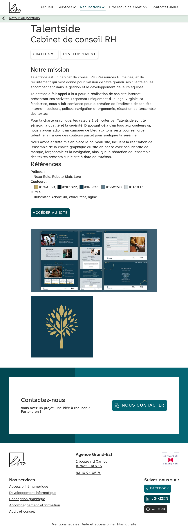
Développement (79, 54)
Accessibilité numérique (28, 487)
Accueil (47, 7)
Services (65, 7)
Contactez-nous (164, 7)
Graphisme (44, 54)
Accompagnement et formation (34, 505)
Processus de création (128, 7)
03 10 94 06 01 (88, 473)
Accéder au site (50, 213)
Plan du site (126, 524)
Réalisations (91, 7)
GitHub (158, 509)
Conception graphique (27, 499)
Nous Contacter (142, 405)
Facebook (159, 488)
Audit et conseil (22, 512)
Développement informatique (32, 493)
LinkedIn (159, 499)
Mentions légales (65, 524)
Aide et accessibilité (98, 524)
